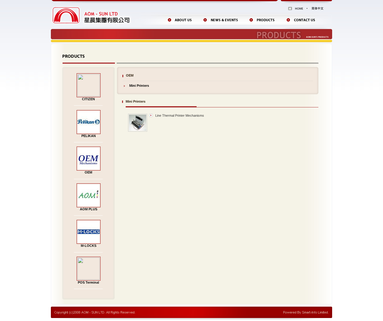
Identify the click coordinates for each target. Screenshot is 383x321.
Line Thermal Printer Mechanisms (179, 115)
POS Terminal (88, 282)
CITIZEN (88, 99)
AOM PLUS (88, 209)
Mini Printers (139, 85)
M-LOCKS (88, 245)
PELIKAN (88, 136)
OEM (88, 172)
